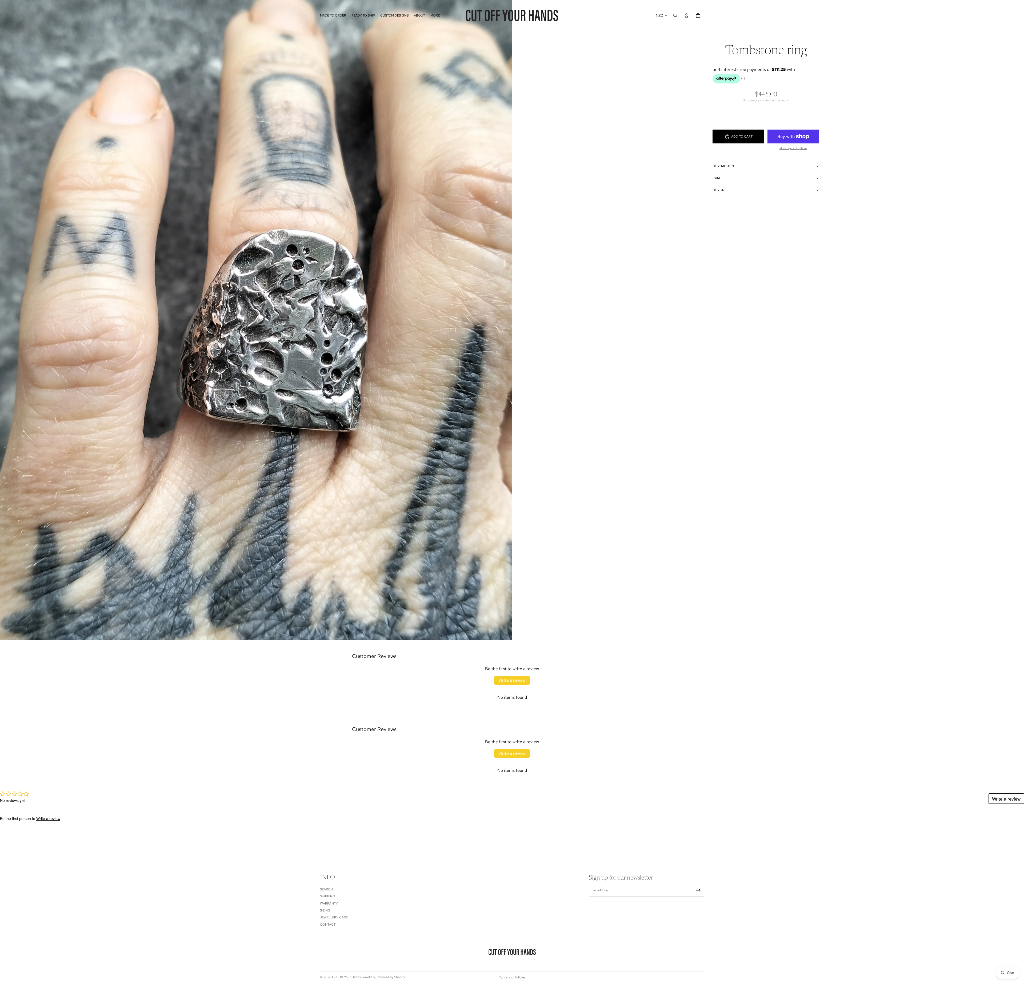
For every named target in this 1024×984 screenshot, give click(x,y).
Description (723, 166)
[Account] (686, 15)
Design (719, 190)
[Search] (675, 15)
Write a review (512, 680)
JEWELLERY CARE (334, 917)
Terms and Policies (512, 977)
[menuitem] (435, 15)
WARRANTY (329, 903)
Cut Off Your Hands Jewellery (353, 977)
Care (717, 178)
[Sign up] (698, 890)
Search (326, 889)
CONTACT (327, 924)
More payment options (793, 148)
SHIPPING (327, 896)
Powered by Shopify (391, 977)
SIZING (325, 910)
